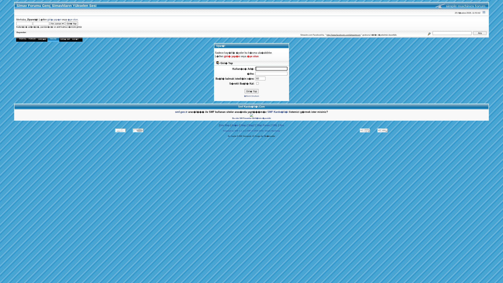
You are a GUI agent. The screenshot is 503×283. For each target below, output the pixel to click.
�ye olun (73, 19)
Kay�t (75, 39)
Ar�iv (235, 125)
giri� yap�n (54, 19)
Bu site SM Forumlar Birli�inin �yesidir (251, 118)
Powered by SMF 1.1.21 (234, 131)
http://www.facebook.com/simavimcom (338, 35)
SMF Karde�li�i (277, 111)
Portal (22, 39)
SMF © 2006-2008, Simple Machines (263, 131)
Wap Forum (263, 125)
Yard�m (42, 39)
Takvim (53, 39)
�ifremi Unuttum (251, 96)
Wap (243, 125)
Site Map (224, 125)
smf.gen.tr (181, 111)
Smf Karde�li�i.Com (251, 106)
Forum (32, 39)
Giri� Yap (65, 39)
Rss (282, 125)
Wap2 (251, 125)
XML (274, 125)
